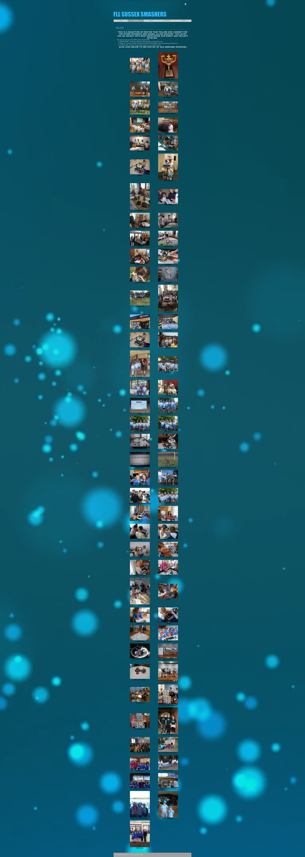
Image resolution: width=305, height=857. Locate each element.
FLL (116, 14)
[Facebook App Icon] (185, 4)
